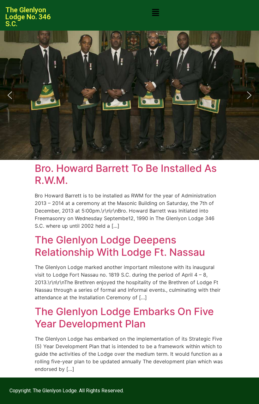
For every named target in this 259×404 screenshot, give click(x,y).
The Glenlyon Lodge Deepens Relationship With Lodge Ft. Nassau (120, 246)
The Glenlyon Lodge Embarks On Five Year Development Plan (124, 317)
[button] (155, 13)
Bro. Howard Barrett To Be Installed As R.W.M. (126, 174)
